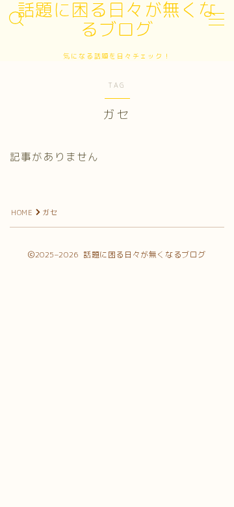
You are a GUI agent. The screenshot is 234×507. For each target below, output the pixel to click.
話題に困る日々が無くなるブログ (117, 20)
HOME (21, 212)
